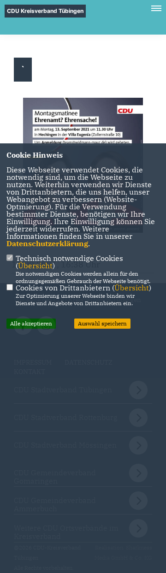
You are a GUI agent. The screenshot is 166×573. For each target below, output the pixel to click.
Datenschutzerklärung (47, 243)
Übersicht (35, 265)
